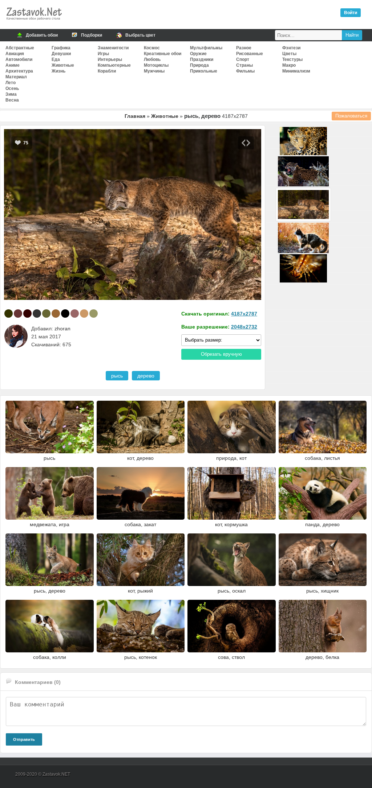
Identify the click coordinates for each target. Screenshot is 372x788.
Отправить (24, 739)
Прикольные (203, 71)
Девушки (61, 53)
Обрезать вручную (221, 354)
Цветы (289, 53)
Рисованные (249, 53)
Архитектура (19, 71)
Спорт (242, 59)
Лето (10, 82)
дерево (145, 376)
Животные (63, 65)
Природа (199, 65)
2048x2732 (244, 327)
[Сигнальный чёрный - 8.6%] (37, 313)
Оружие (198, 53)
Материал (16, 76)
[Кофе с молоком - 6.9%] (56, 313)
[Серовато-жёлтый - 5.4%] (84, 313)
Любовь (152, 59)
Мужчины (154, 71)
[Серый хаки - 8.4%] (46, 313)
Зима (11, 94)
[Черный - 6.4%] (65, 313)
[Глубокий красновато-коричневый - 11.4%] (27, 313)
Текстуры (292, 59)
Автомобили (18, 59)
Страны (244, 65)
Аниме (12, 65)
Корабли (107, 71)
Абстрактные (19, 47)
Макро (289, 65)
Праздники (201, 59)
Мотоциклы (156, 65)
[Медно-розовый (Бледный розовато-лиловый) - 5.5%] (74, 313)
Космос (152, 47)
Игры (103, 53)
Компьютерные (114, 65)
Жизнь (58, 71)
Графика (61, 47)
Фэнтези (291, 47)
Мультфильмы (206, 47)
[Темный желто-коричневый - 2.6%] (93, 313)
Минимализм (296, 71)
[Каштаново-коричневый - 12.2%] (18, 313)
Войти (350, 12)
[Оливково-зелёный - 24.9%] (8, 313)
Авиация (14, 53)
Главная (135, 116)
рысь (117, 376)
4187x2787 (244, 314)
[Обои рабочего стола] (33, 21)
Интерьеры (110, 59)
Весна (12, 100)
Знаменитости (113, 47)
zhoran (62, 328)
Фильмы (245, 71)
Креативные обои (162, 53)
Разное (243, 47)
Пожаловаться (351, 116)
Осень (12, 88)
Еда (56, 59)
